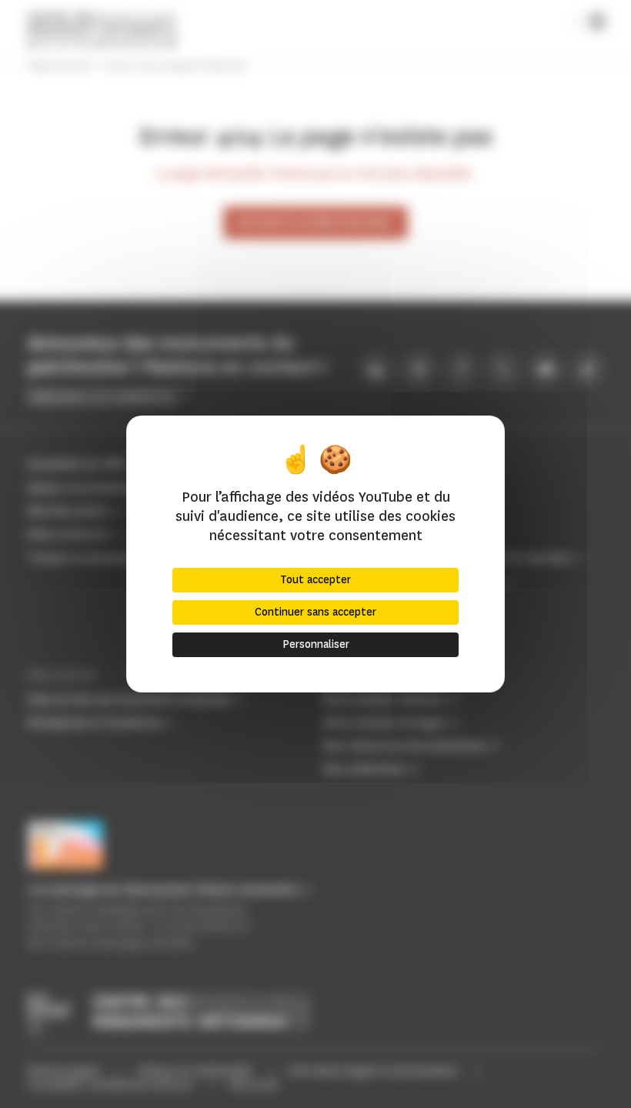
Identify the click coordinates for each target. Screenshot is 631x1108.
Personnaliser (315, 644)
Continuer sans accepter (315, 612)
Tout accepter (315, 579)
